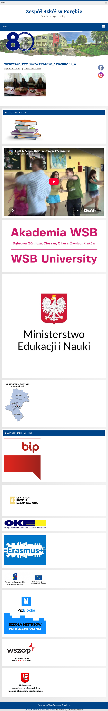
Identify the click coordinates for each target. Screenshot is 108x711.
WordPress (53, 705)
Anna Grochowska (32, 69)
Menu (3, 3)
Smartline (66, 705)
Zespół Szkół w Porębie (54, 11)
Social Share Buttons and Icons (40, 709)
